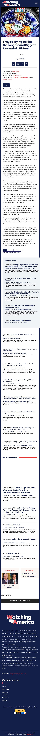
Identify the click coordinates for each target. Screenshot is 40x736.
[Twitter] (18, 64)
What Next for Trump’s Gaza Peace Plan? (20, 279)
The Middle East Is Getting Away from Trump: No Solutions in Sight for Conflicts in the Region (19, 510)
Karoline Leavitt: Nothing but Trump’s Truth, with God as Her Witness (22, 293)
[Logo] (16, 3)
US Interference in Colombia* (20, 321)
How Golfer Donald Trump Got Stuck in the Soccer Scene (19, 335)
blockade (10, 250)
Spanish (15, 77)
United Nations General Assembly (11, 252)
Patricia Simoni (7, 79)
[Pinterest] (22, 64)
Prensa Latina (15, 71)
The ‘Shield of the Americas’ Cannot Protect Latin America (20, 350)
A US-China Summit (29, 576)
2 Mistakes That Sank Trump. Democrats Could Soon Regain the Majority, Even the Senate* (19, 398)
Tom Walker (24, 77)
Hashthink (30, 735)
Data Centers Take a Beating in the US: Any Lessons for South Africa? (19, 428)
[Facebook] (13, 64)
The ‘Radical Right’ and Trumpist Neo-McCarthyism (20, 306)
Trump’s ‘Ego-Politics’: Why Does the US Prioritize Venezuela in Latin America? (21, 265)
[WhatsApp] (26, 64)
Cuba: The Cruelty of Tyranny (24, 539)
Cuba (15, 250)
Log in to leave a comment (20, 601)
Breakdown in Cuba (16, 553)
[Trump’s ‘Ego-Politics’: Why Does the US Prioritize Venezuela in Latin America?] (20, 473)
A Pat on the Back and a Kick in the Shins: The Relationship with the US (19, 364)
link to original (16, 75)
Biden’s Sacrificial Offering (10, 586)
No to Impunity (14, 525)
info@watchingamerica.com (18, 674)
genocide (20, 250)
